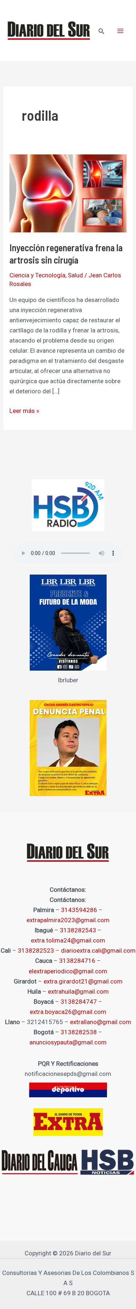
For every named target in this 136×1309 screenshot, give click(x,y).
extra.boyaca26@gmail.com (68, 1011)
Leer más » (24, 410)
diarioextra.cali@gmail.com (98, 950)
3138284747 (79, 1001)
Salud (75, 275)
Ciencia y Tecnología (37, 275)
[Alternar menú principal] (120, 30)
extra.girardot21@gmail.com (83, 981)
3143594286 (79, 910)
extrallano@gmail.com (100, 1022)
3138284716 (77, 960)
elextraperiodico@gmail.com (68, 971)
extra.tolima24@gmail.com (68, 940)
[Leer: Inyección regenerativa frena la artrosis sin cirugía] (68, 192)
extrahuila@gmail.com (78, 991)
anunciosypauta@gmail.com (68, 1042)
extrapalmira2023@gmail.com (68, 920)
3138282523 (36, 950)
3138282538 (79, 1032)
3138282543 (78, 930)
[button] (101, 31)
